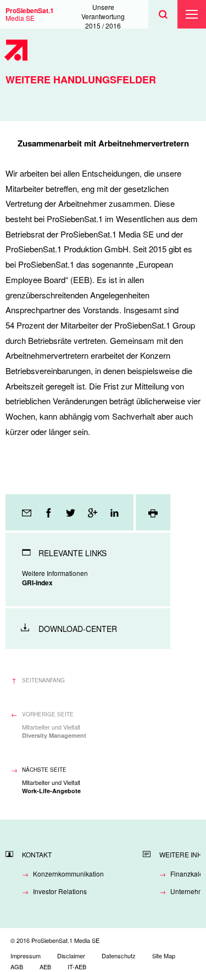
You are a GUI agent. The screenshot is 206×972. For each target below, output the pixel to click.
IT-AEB (77, 966)
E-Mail (27, 512)
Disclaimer (71, 955)
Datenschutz (119, 955)
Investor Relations (60, 891)
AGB (16, 966)
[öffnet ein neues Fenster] (153, 512)
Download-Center (77, 628)
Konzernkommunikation (68, 873)
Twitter (71, 512)
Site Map (163, 955)
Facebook (49, 512)
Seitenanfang (43, 680)
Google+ (93, 512)
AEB (45, 966)
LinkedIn (115, 512)
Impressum (25, 955)
